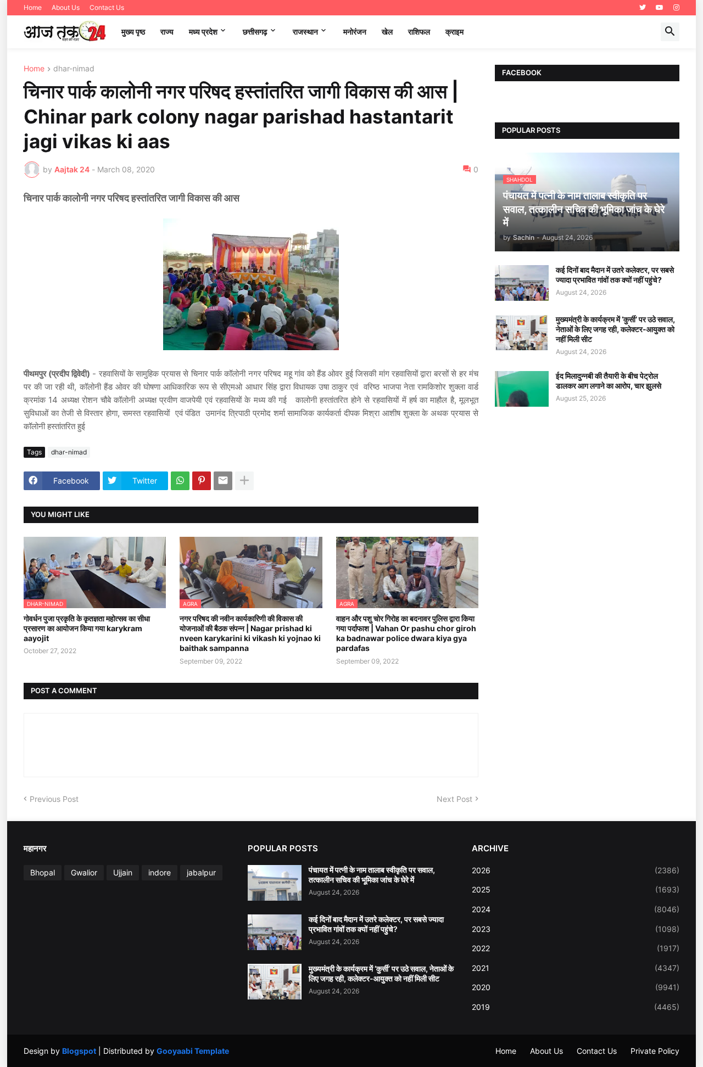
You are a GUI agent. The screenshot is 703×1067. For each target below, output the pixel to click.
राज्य (167, 31)
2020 (575, 987)
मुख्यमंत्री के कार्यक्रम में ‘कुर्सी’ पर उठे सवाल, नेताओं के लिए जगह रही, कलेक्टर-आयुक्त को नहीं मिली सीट (615, 329)
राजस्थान (305, 31)
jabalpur (201, 872)
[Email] (223, 480)
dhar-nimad (73, 69)
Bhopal (42, 872)
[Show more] (244, 480)
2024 (575, 909)
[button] (670, 32)
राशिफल (419, 31)
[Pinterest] (201, 480)
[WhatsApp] (180, 480)
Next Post (454, 799)
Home (33, 7)
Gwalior (84, 872)
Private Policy (655, 1050)
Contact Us (107, 7)
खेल (387, 31)
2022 (575, 948)
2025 (575, 889)
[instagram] (676, 7)
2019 (575, 1007)
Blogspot (79, 1050)
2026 (575, 870)
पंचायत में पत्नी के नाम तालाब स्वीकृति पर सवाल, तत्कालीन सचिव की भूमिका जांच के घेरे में (372, 874)
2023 (575, 929)
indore (159, 872)
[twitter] (642, 7)
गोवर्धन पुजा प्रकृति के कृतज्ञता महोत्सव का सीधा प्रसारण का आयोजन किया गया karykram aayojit (87, 628)
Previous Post (54, 799)
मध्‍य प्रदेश (203, 31)
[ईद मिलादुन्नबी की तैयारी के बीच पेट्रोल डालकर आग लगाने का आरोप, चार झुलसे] (522, 389)
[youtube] (659, 7)
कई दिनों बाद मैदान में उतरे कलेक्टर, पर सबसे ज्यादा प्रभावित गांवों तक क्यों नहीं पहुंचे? (615, 274)
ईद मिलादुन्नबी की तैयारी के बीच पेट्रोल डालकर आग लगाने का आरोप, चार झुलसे (608, 380)
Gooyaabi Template (193, 1050)
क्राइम (454, 31)
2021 (575, 968)
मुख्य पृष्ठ (133, 31)
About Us (66, 7)
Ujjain (122, 872)
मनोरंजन (354, 31)
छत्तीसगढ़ (255, 31)
